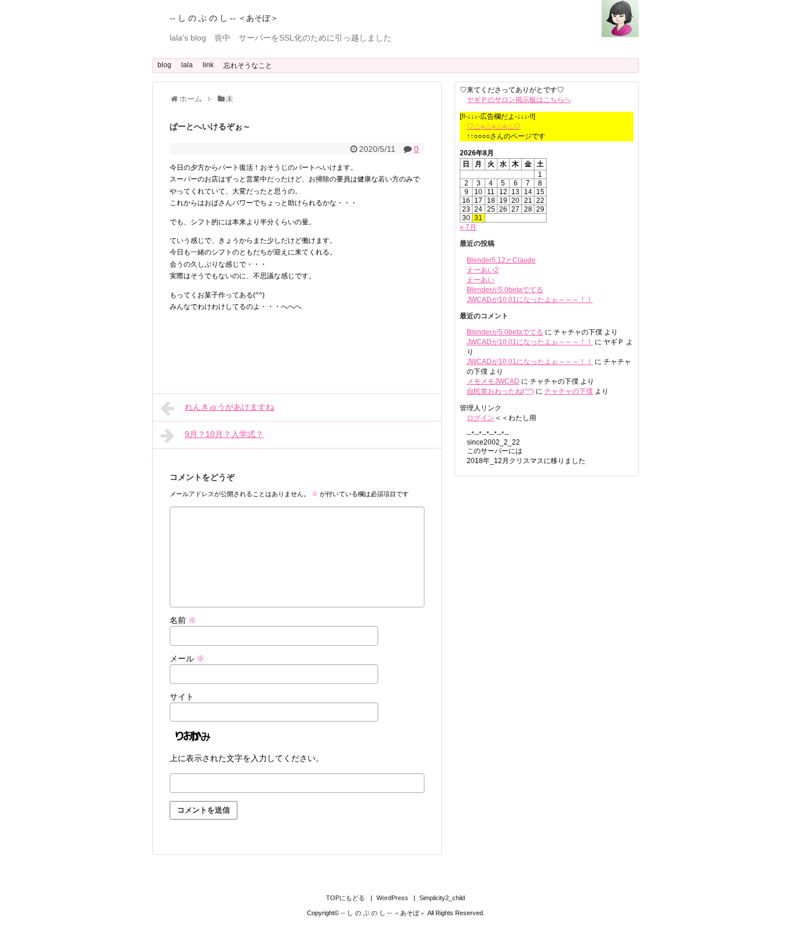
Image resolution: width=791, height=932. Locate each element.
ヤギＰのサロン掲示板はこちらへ (519, 100)
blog (164, 65)
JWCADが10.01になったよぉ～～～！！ (530, 300)
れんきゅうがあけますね (229, 407)
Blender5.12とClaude (501, 260)
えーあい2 (483, 270)
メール (187, 658)
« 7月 (468, 227)
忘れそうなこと (248, 65)
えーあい (481, 280)
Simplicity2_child (442, 897)
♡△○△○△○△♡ (494, 126)
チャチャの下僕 (568, 391)
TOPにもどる (345, 897)
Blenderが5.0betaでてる (505, 290)
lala (187, 65)
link (208, 65)
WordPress (392, 897)
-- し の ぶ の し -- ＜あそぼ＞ (224, 18)
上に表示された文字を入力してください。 (247, 758)
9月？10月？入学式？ (224, 434)
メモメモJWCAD (493, 381)
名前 (183, 620)
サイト (182, 696)
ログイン (481, 418)
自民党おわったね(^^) (500, 391)
